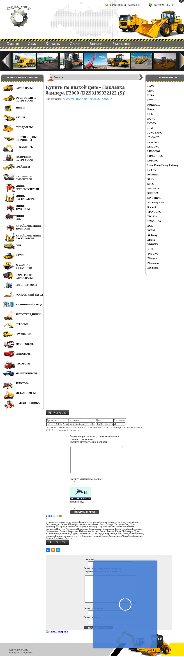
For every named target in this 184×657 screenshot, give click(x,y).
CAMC (151, 86)
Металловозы (26, 393)
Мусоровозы (25, 344)
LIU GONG (153, 151)
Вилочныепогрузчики (24, 158)
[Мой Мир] (58, 550)
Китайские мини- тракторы (29, 227)
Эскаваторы (25, 147)
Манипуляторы (27, 373)
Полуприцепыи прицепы (26, 138)
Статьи (75, 43)
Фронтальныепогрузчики (26, 99)
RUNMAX (153, 174)
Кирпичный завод (29, 304)
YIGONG (152, 244)
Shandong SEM (155, 202)
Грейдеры (23, 166)
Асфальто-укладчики (24, 266)
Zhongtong (153, 263)
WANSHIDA (154, 221)
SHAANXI (153, 188)
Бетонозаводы (26, 285)
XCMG (151, 230)
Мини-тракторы (23, 207)
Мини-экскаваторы (25, 198)
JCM (150, 128)
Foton (150, 109)
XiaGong (152, 235)
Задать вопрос (123, 43)
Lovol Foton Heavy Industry (162, 165)
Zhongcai (152, 258)
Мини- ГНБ (20, 217)
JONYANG (153, 137)
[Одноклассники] (53, 550)
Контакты (53, 43)
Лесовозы (23, 363)
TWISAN (152, 216)
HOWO (151, 123)
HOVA (151, 118)
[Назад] (7, 61)
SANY (150, 179)
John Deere (153, 142)
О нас (32, 43)
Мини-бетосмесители (27, 188)
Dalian (151, 95)
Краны (20, 117)
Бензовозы (23, 353)
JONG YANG (154, 132)
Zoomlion (152, 267)
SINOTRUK (154, 198)
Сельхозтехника (28, 403)
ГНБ (18, 245)
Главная (13, 43)
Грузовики (23, 334)
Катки (20, 255)
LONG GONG (155, 156)
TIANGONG (154, 212)
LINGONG (153, 146)
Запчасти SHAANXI (75, 99)
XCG (150, 225)
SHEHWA (152, 193)
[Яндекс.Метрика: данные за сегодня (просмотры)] (57, 631)
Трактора (22, 383)
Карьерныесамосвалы (24, 276)
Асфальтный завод (29, 294)
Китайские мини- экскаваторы (29, 237)
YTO (150, 249)
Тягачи (20, 107)
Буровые (22, 324)
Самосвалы (24, 88)
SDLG (150, 184)
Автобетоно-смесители (25, 178)
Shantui (151, 207)
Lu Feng (152, 170)
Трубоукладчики (28, 314)
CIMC (150, 91)
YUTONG (152, 253)
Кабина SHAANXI (100, 99)
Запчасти (96, 43)
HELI (150, 114)
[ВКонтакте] (48, 550)
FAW (150, 100)
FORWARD (153, 104)
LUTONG (152, 160)
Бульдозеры (24, 127)
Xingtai (151, 239)
